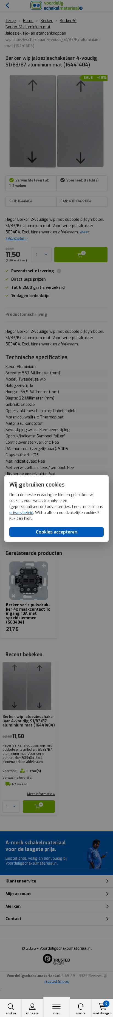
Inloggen (32, 1013)
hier (27, 518)
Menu (56, 1013)
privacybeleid (21, 512)
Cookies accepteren (56, 532)
